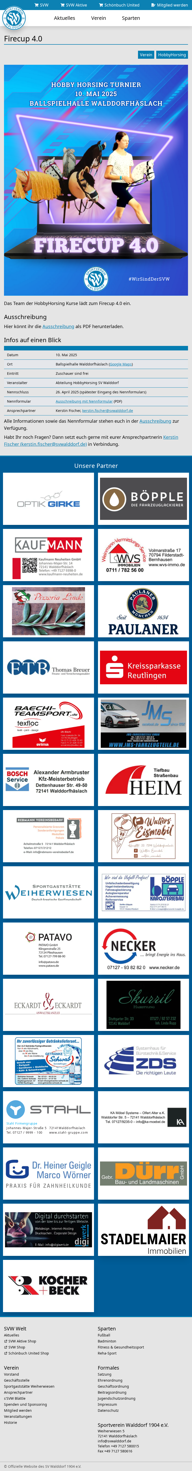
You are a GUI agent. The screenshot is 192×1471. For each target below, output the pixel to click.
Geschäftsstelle (17, 1380)
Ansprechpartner (18, 1392)
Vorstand (11, 1374)
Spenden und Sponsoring (25, 1404)
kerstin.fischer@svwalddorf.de (107, 410)
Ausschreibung (58, 326)
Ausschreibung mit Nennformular (84, 401)
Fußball (104, 1335)
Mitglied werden (18, 1410)
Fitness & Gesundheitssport (121, 1347)
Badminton (107, 1341)
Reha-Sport (107, 1353)
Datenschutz (108, 1410)
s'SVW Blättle (15, 1398)
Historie (10, 1422)
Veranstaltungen (18, 1416)
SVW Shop (16, 1347)
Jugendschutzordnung (117, 1398)
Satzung (105, 1374)
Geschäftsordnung (113, 1386)
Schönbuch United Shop (28, 1353)
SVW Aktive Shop (22, 1341)
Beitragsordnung (112, 1392)
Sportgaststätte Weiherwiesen (29, 1386)
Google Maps (121, 364)
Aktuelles (11, 1335)
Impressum (107, 1404)
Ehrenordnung (110, 1380)
